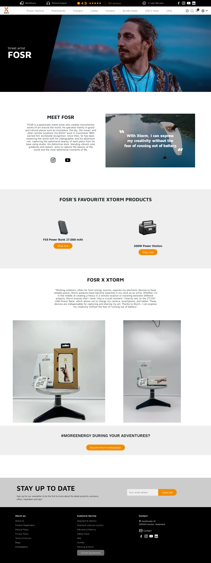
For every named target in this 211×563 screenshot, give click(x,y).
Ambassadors (21, 547)
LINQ (169, 10)
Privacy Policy (21, 534)
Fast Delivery (30, 3)
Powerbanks (58, 10)
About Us (19, 521)
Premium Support (59, 3)
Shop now (63, 245)
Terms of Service (23, 538)
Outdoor (110, 10)
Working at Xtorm (85, 547)
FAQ (79, 538)
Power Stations (35, 10)
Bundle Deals (130, 10)
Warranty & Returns (86, 529)
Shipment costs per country (90, 525)
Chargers (78, 10)
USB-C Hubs (152, 10)
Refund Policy (21, 529)
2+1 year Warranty (155, 3)
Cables (94, 10)
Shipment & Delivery (86, 521)
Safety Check (83, 534)
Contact (80, 542)
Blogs (17, 542)
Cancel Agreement (91, 552)
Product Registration (25, 525)
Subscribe (167, 492)
